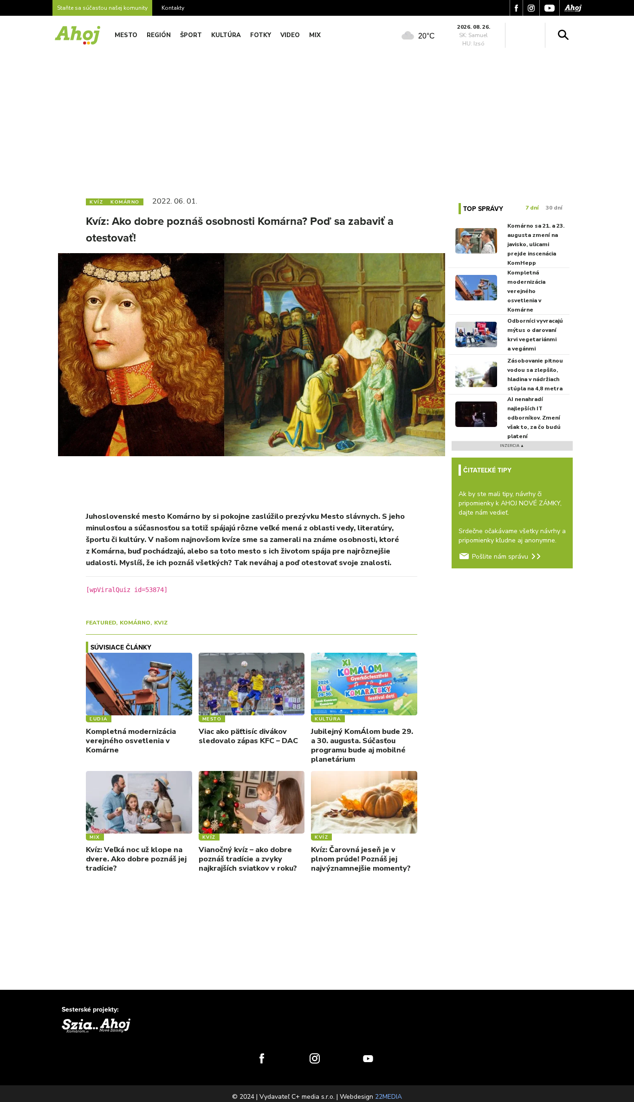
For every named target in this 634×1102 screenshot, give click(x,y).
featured (101, 622)
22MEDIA (388, 1096)
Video (290, 35)
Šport (191, 35)
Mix (315, 35)
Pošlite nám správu (500, 556)
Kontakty (173, 8)
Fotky (260, 35)
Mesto (126, 35)
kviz (161, 622)
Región (159, 35)
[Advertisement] (317, 120)
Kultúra (226, 35)
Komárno (135, 622)
